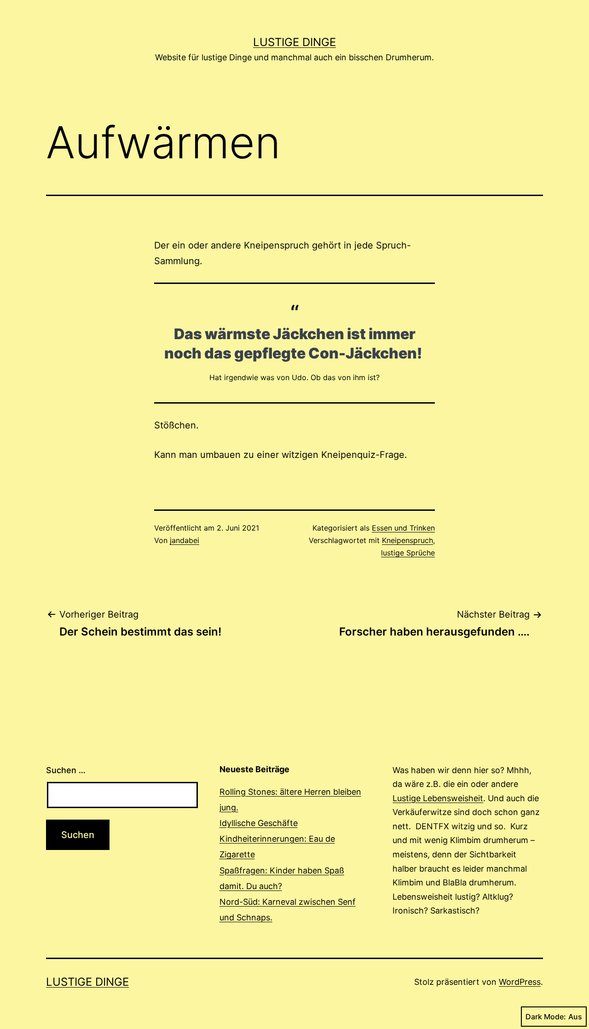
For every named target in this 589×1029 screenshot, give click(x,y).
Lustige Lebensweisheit (438, 798)
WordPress (520, 982)
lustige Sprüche (408, 552)
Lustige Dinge (294, 42)
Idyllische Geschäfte (258, 823)
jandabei (184, 540)
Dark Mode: (545, 1016)
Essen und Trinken (403, 527)
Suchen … (66, 770)
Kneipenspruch (407, 540)
